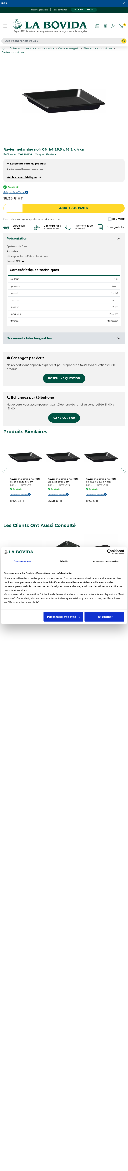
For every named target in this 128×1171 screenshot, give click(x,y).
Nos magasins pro (39, 9)
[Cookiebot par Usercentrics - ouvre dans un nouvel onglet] (109, 551)
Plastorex (52, 154)
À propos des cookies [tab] (106, 561)
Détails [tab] (64, 561)
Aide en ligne (82, 9)
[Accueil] (4, 48)
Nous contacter (59, 9)
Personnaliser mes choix (61, 616)
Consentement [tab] (22, 561)
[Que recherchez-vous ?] (123, 41)
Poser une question (64, 378)
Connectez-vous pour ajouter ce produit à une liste (32, 219)
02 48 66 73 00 (64, 417)
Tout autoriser (104, 616)
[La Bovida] (50, 26)
